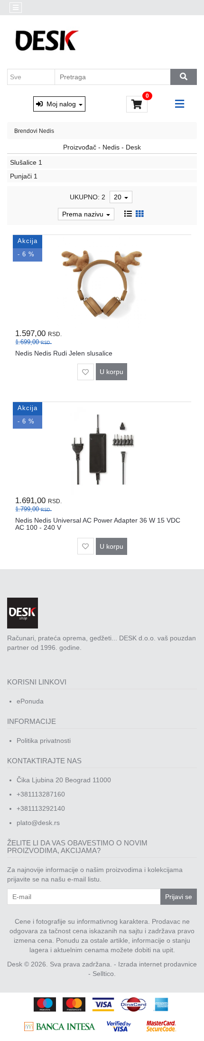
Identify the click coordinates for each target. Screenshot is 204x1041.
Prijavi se (178, 896)
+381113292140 (41, 808)
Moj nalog (60, 104)
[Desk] (48, 41)
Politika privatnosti (44, 740)
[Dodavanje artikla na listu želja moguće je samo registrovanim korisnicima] (85, 372)
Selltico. (104, 973)
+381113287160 (41, 794)
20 (118, 197)
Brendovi (25, 131)
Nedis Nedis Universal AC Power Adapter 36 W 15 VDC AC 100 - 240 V (97, 523)
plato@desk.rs (38, 822)
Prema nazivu (83, 214)
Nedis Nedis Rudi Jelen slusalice (63, 353)
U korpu (111, 371)
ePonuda (30, 701)
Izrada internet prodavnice (157, 964)
